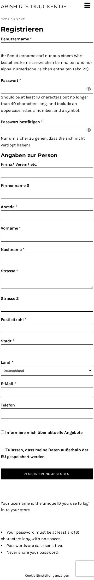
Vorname (9, 228)
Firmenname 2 (15, 185)
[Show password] (88, 89)
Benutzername (15, 38)
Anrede (7, 206)
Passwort (9, 80)
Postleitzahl (12, 319)
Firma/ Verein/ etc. (19, 164)
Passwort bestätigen (20, 121)
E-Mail (7, 383)
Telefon (8, 405)
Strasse (8, 270)
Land (5, 362)
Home (5, 18)
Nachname (11, 249)
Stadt (6, 340)
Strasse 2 (10, 298)
